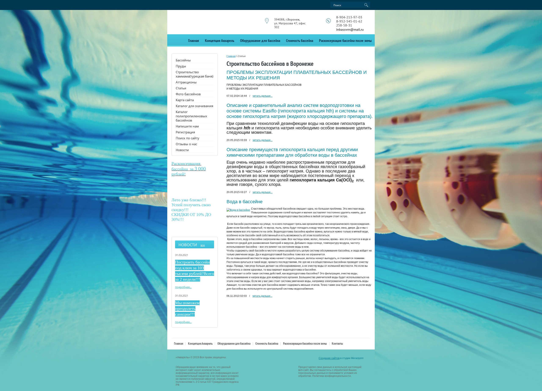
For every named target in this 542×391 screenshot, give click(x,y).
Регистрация (185, 132)
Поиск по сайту (187, 138)
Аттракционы (186, 82)
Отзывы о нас (186, 144)
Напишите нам (187, 126)
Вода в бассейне (245, 201)
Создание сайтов (329, 358)
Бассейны (183, 60)
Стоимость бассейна (299, 40)
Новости (182, 150)
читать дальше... (262, 95)
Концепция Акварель (219, 40)
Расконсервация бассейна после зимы (345, 40)
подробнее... (183, 287)
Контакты (337, 343)
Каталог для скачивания (194, 106)
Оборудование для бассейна (260, 40)
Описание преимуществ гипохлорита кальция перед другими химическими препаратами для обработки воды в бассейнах (292, 152)
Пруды (181, 66)
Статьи (181, 88)
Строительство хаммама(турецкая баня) (194, 74)
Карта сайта (185, 100)
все (202, 245)
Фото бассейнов (188, 94)
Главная (193, 40)
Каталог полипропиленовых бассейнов (191, 116)
